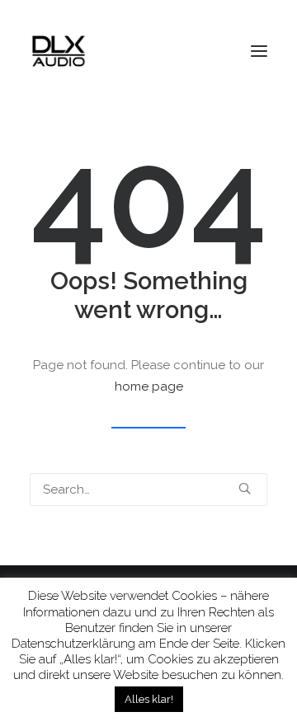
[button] (259, 51)
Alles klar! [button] (149, 699)
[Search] (148, 489)
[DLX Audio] (58, 51)
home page (149, 386)
